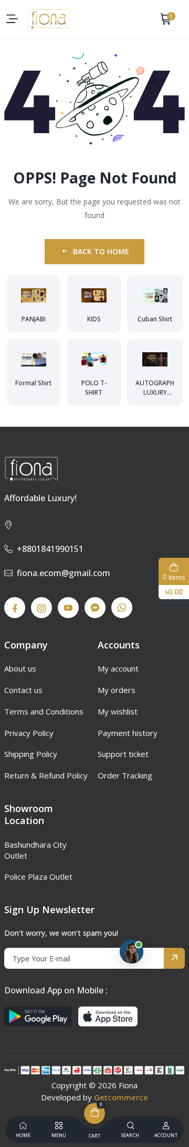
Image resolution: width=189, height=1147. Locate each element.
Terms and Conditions (43, 711)
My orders (116, 690)
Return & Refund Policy (46, 775)
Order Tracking (125, 775)
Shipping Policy (30, 754)
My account (118, 668)
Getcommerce (121, 1097)
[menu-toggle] (12, 19)
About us (20, 668)
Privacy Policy (29, 733)
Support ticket (123, 754)
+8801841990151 (50, 549)
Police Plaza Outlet (38, 876)
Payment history (128, 733)
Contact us (23, 690)
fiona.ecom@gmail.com (63, 573)
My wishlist (118, 711)
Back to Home (101, 251)
